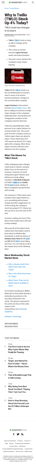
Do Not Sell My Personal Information (13, 449)
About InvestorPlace (10, 441)
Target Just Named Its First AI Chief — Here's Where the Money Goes (18, 364)
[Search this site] (32, 2)
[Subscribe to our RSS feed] (22, 434)
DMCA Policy (28, 451)
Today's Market (14, 8)
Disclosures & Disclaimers (22, 443)
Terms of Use (19, 451)
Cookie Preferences (8, 451)
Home (6, 8)
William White (10, 34)
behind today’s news (19, 108)
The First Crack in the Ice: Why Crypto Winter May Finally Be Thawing (19, 350)
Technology (16, 316)
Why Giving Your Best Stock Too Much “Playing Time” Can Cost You (19, 389)
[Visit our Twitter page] (18, 434)
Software (8, 316)
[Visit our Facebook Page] (13, 434)
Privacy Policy (13, 446)
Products (20, 441)
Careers (11, 443)
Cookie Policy (28, 449)
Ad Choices (22, 446)
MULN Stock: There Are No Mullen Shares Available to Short (18, 283)
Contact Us (27, 441)
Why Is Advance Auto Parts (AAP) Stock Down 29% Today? (18, 267)
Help (6, 443)
